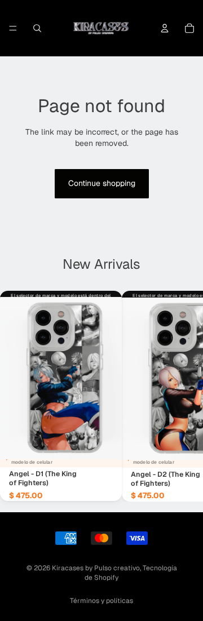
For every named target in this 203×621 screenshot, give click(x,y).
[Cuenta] (164, 28)
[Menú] (13, 28)
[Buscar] (37, 28)
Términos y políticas (101, 600)
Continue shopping (101, 183)
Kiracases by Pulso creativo (96, 568)
